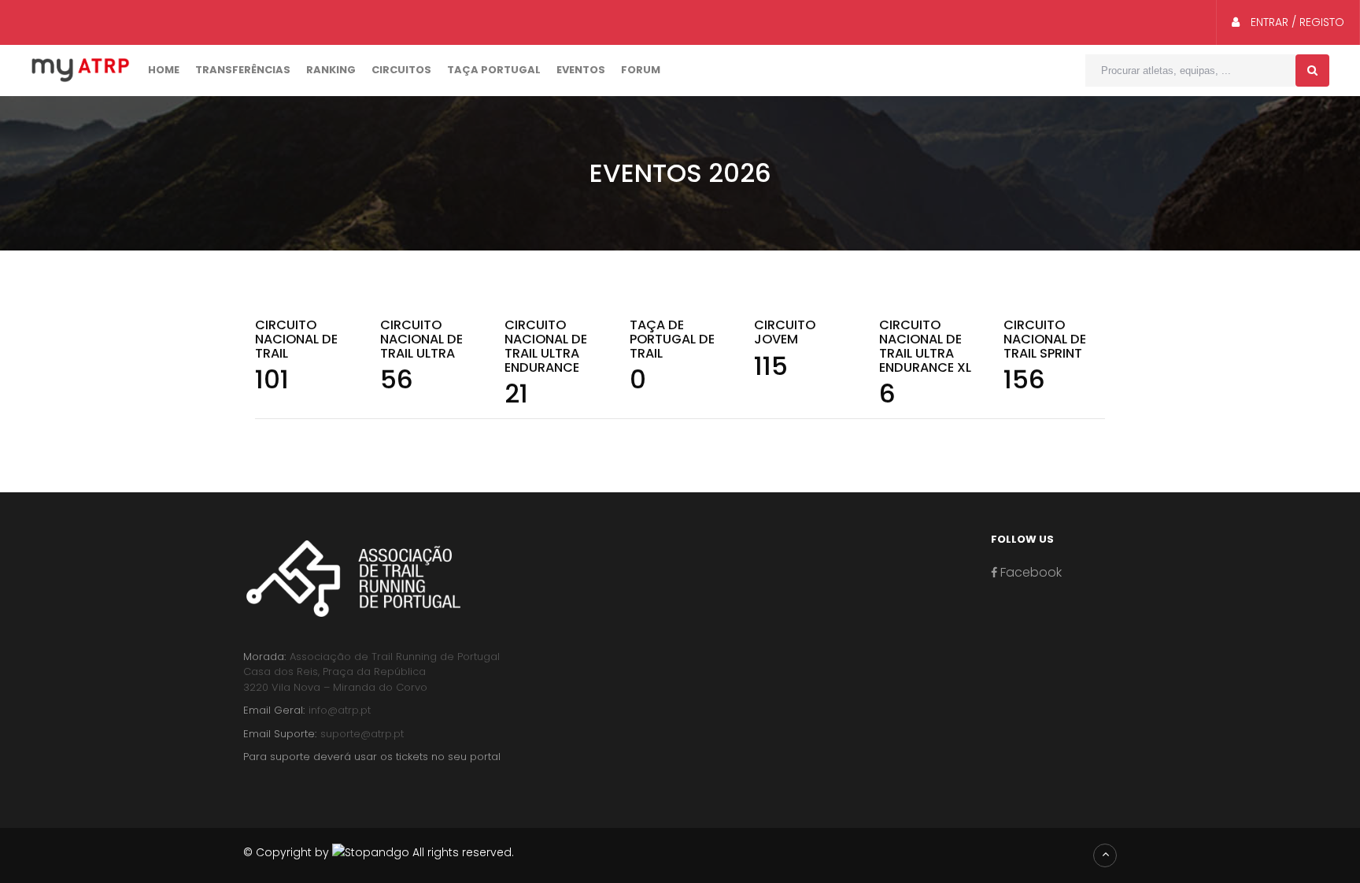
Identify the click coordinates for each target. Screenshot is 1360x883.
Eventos (580, 69)
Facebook (1029, 572)
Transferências (242, 69)
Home (163, 69)
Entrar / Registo (1295, 22)
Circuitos (401, 69)
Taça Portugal (494, 69)
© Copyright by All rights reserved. (378, 852)
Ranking (331, 69)
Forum (640, 69)
